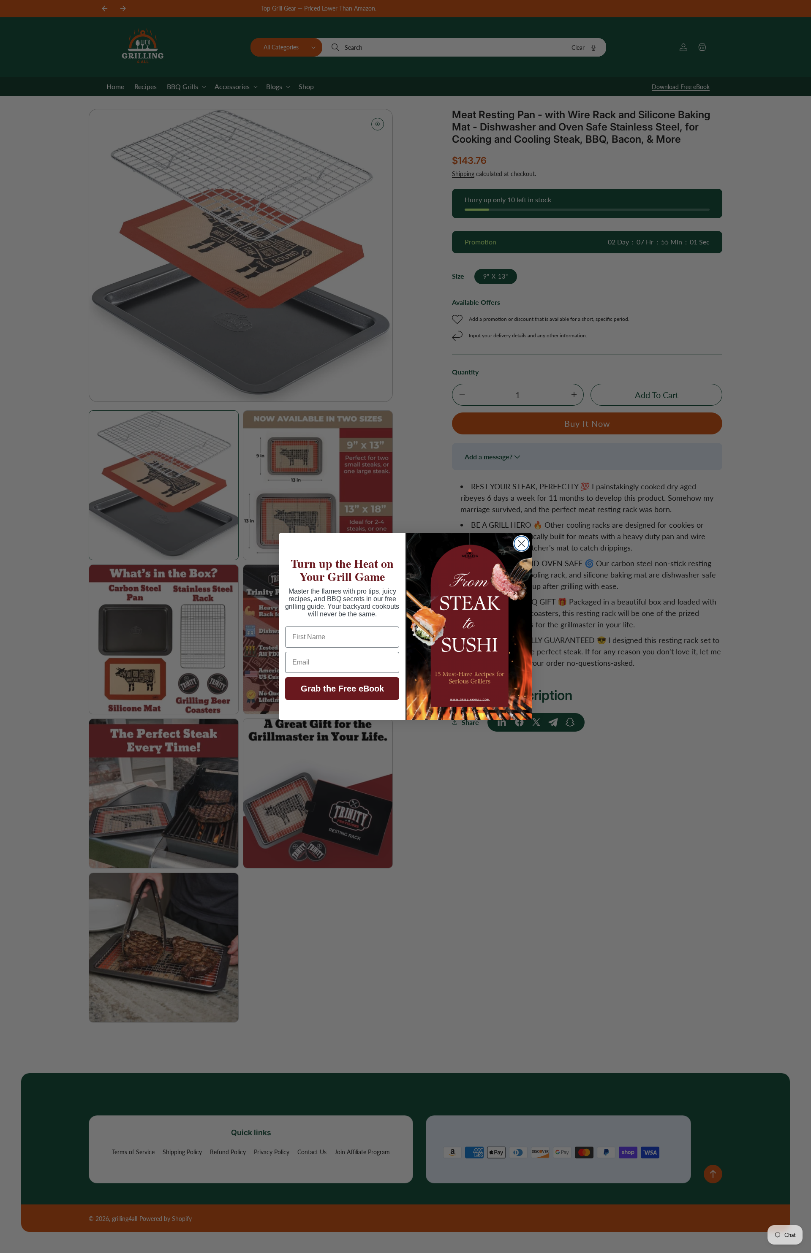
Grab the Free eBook (342, 688)
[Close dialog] (521, 543)
